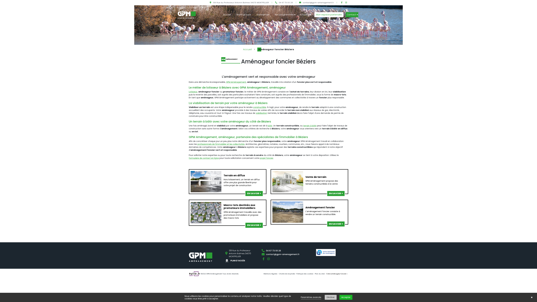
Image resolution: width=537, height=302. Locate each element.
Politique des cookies (304, 274)
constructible (259, 107)
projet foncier (266, 158)
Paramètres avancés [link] (311, 297)
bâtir (270, 125)
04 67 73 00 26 (286, 2)
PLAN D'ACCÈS (237, 260)
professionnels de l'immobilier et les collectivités (221, 144)
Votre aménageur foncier (336, 274)
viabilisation (261, 113)
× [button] (532, 297)
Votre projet (263, 14)
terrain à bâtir (309, 125)
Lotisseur (193, 91)
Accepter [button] (345, 297)
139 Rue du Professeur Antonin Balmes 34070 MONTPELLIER (241, 2)
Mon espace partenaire (329, 14)
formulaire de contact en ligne (204, 158)
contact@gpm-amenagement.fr (318, 2)
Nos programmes (284, 14)
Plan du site (319, 274)
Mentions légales (270, 274)
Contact (351, 14)
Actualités (305, 14)
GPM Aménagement (236, 82)
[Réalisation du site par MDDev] (194, 273)
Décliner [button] (331, 297)
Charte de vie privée (287, 274)
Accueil (227, 14)
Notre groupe (243, 14)
